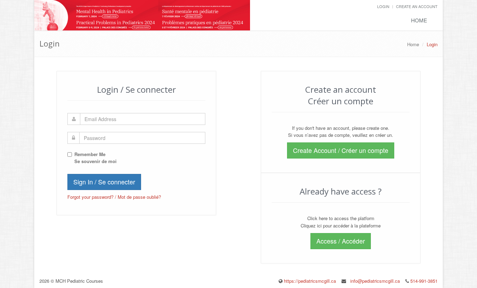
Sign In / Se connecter (104, 181)
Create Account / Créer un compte (340, 150)
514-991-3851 (423, 281)
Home (419, 20)
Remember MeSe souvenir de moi (95, 158)
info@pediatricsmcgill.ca (375, 281)
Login (383, 6)
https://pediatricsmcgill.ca (310, 281)
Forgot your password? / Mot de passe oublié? (114, 197)
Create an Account (417, 6)
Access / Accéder (340, 240)
